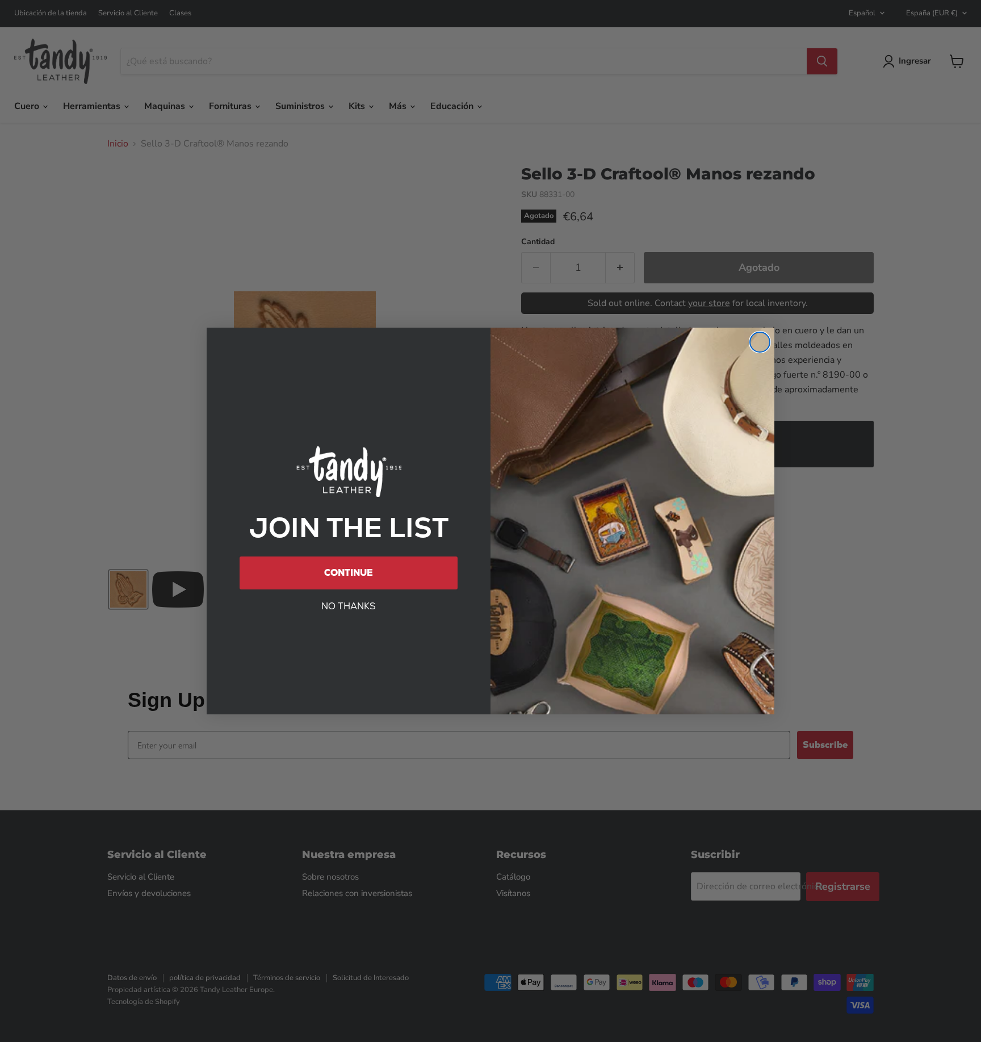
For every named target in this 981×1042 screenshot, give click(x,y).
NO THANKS (348, 606)
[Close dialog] (760, 342)
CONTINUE (348, 573)
